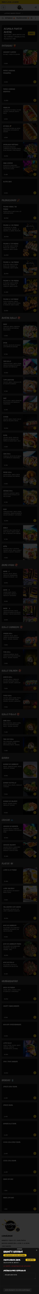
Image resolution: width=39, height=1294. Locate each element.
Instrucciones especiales (14, 1271)
